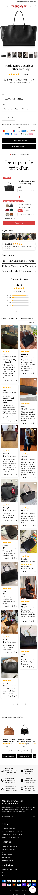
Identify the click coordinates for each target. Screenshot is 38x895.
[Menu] (2, 6)
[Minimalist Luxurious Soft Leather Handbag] (24, 729)
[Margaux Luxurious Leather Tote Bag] (9, 729)
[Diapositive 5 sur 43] (25, 55)
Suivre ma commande (9, 849)
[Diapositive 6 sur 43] (31, 55)
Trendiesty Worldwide (21, 890)
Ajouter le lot (19, 223)
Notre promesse (7, 860)
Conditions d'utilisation (10, 837)
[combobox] (26, 190)
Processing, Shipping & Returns (18, 261)
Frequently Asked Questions (16, 271)
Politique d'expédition (10, 829)
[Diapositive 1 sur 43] (3, 55)
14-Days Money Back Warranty (18, 266)
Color (3, 104)
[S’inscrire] (34, 816)
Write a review (19, 312)
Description (8, 255)
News (3, 875)
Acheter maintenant (19, 146)
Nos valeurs (6, 858)
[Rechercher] (7, 6)
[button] (32, 889)
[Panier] (35, 6)
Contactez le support (9, 846)
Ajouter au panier (20, 140)
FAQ (3, 872)
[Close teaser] (28, 885)
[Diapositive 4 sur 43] (20, 55)
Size (3, 94)
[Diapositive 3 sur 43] (14, 55)
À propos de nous (8, 852)
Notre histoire (7, 855)
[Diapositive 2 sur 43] (9, 55)
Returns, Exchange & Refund (12, 832)
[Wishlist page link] (26, 6)
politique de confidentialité (12, 834)
